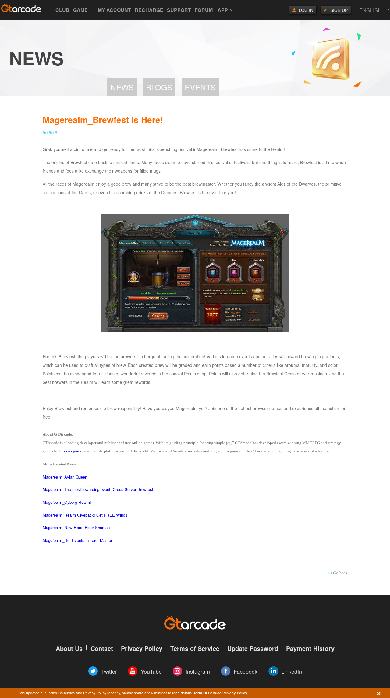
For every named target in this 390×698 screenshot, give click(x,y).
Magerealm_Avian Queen (65, 477)
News (122, 87)
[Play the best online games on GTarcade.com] (21, 8)
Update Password (252, 648)
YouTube (151, 671)
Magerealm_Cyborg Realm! (67, 502)
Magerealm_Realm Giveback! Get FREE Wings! (86, 515)
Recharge (149, 9)
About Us (69, 648)
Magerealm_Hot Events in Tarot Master (77, 540)
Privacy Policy (234, 693)
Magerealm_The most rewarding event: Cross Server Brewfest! (98, 489)
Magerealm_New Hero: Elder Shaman (76, 527)
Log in (306, 10)
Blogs (159, 87)
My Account (114, 9)
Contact (101, 648)
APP (223, 9)
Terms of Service (194, 648)
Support (179, 9)
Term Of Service (207, 693)
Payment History (310, 648)
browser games (71, 451)
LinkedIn (291, 671)
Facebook (245, 671)
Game (80, 9)
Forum (204, 9)
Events (200, 87)
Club (62, 9)
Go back (337, 573)
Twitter (109, 671)
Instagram (198, 671)
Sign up (339, 10)
